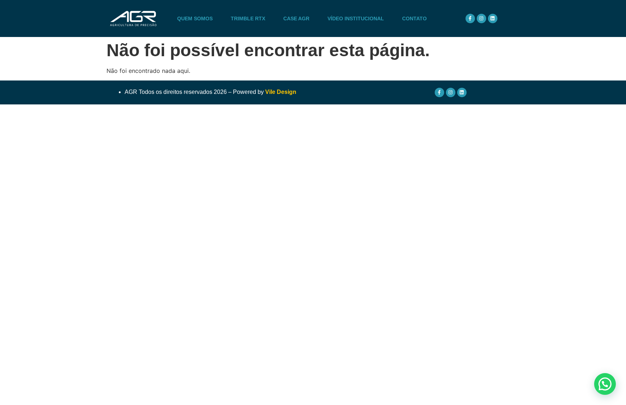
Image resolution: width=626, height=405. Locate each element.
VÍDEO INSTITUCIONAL (355, 18)
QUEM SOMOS (195, 18)
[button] (605, 384)
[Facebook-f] (470, 18)
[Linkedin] (492, 18)
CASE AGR (296, 18)
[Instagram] (481, 18)
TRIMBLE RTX (248, 18)
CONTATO (414, 18)
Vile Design (280, 92)
